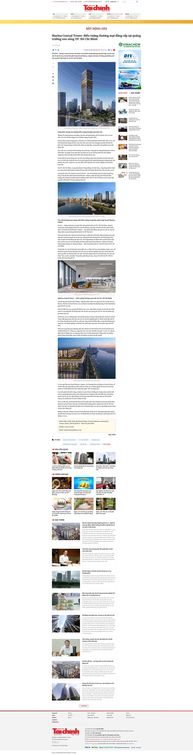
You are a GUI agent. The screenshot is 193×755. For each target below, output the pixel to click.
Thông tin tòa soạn (91, 743)
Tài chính (61, 21)
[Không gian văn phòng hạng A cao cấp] (87, 292)
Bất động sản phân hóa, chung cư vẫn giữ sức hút (98, 615)
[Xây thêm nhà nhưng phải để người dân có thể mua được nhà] (66, 557)
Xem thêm (83, 705)
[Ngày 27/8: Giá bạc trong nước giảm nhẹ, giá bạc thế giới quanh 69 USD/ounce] (122, 166)
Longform (54, 719)
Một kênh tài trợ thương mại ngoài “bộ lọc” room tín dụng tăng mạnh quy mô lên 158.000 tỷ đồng (135, 147)
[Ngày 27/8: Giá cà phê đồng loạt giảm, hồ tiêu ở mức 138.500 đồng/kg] (62, 483)
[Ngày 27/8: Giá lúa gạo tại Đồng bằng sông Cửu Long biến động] (84, 504)
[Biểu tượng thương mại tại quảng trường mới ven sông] (87, 213)
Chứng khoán (82, 21)
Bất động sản (117, 21)
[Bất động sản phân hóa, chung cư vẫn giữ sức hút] (66, 623)
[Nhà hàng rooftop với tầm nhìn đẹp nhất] (87, 378)
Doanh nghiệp (102, 21)
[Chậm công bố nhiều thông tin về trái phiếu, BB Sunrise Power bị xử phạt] (62, 504)
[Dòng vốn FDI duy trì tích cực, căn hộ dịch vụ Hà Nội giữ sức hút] (66, 692)
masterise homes (95, 444)
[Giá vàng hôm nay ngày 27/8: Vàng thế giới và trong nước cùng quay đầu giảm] (84, 483)
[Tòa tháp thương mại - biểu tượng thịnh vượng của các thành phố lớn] (87, 125)
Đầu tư (67, 21)
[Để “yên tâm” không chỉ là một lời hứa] (122, 157)
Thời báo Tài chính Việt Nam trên (92, 50)
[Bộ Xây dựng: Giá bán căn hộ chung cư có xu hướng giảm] (66, 579)
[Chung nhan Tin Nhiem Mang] (59, 745)
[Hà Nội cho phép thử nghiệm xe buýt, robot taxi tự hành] (122, 112)
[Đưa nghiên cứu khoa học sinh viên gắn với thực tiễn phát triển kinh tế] (106, 483)
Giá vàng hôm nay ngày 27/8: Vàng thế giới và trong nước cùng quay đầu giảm (83, 492)
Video (53, 715)
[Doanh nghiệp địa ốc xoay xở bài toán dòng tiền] (84, 458)
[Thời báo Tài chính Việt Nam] (96, 8)
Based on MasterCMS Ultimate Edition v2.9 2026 (64, 752)
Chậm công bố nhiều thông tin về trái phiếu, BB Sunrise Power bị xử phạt (61, 513)
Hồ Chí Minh (107, 444)
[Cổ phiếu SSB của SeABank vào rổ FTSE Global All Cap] (122, 120)
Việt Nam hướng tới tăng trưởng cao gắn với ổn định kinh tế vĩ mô (135, 128)
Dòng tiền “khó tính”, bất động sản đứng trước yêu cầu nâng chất (105, 467)
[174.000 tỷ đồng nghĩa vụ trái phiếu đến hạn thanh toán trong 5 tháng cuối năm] (62, 458)
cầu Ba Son (83, 444)
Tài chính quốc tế (136, 21)
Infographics (55, 722)
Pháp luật (128, 21)
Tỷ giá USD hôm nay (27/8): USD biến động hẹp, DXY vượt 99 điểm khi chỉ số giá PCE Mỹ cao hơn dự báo (135, 175)
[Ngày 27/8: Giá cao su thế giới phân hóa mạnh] (106, 504)
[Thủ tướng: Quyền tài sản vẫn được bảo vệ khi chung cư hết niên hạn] (66, 647)
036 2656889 (130, 743)
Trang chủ (54, 713)
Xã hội (123, 21)
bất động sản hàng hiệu (70, 444)
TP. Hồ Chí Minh (83, 440)
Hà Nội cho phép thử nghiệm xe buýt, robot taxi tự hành (134, 111)
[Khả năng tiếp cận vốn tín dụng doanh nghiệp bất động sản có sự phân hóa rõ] (66, 601)
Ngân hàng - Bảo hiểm (92, 21)
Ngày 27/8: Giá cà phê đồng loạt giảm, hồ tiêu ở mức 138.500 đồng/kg (61, 492)
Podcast (54, 717)
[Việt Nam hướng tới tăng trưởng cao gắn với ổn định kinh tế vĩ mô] (122, 129)
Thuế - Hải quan (74, 21)
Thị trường (110, 21)
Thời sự (56, 21)
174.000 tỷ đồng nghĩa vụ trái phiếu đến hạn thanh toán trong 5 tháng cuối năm (61, 467)
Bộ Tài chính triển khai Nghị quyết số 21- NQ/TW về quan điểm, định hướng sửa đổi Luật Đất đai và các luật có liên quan (98, 525)
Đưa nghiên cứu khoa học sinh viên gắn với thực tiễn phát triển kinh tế (105, 492)
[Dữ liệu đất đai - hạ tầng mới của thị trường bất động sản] (66, 669)
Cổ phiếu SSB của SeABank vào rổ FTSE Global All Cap (134, 120)
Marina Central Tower (69, 440)
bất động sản (95, 440)
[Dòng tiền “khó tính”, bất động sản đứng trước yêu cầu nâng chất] (106, 458)
